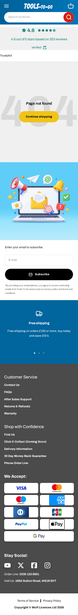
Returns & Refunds (17, 406)
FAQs (8, 392)
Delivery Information (18, 449)
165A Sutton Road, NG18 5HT (35, 580)
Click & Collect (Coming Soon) (25, 441)
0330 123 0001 (29, 574)
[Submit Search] (68, 17)
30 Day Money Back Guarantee (25, 456)
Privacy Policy (52, 600)
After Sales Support (18, 399)
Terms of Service (28, 600)
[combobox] (33, 17)
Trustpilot (6, 55)
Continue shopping (39, 116)
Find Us (9, 434)
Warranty (10, 413)
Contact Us (12, 385)
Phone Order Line (16, 463)
